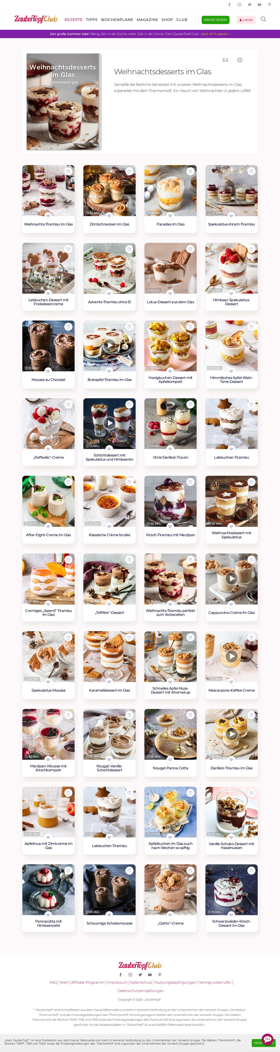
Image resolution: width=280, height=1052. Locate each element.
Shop (167, 20)
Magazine (147, 20)
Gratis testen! (215, 19)
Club (181, 20)
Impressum (117, 982)
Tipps (92, 20)
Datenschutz (141, 982)
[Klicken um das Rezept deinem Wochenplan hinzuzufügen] (68, 171)
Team (64, 982)
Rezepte (74, 20)
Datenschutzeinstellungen (140, 991)
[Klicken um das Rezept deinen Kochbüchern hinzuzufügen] (48, 216)
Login (247, 20)
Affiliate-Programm (88, 982)
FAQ (53, 982)
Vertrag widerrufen (215, 982)
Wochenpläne (117, 20)
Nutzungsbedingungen (175, 982)
